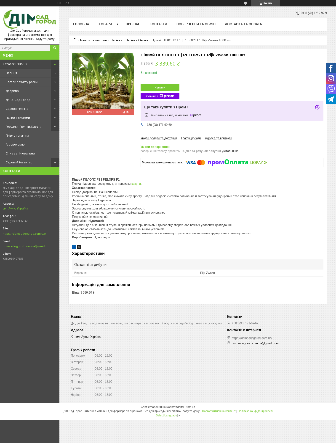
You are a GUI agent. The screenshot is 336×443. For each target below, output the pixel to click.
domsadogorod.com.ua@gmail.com (26, 246)
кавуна (136, 183)
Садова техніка (17, 109)
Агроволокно (15, 144)
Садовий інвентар (19, 162)
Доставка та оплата (243, 24)
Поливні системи (18, 118)
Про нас (133, 24)
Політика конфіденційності (255, 411)
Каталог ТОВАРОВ (16, 64)
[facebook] (74, 248)
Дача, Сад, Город (18, 100)
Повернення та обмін (196, 24)
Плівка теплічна (17, 135)
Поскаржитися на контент (219, 411)
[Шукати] (54, 47)
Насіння (11, 73)
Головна (81, 24)
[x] (79, 248)
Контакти (158, 24)
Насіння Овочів (136, 40)
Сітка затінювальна (20, 153)
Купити (160, 87)
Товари (105, 24)
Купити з (152, 96)
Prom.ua (190, 407)
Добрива (12, 91)
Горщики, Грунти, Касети (24, 126)
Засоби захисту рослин (22, 82)
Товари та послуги (93, 40)
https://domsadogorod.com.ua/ (24, 233)
